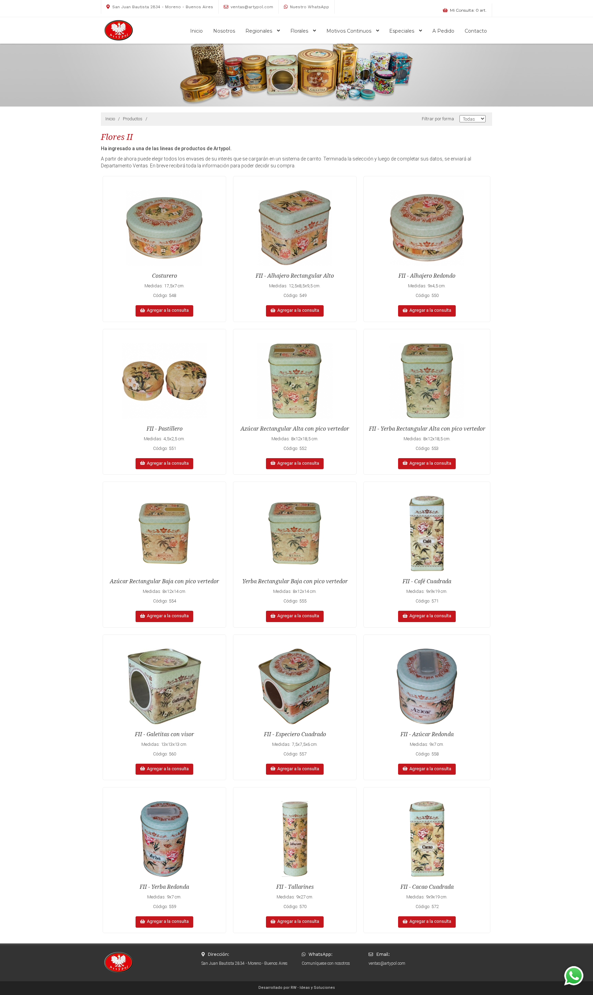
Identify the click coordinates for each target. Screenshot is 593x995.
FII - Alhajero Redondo (426, 276)
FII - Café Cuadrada (427, 581)
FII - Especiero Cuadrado (295, 734)
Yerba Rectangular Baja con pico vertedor (295, 581)
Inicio (196, 31)
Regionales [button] (259, 31)
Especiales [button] (402, 31)
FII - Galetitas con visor (164, 734)
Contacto (476, 31)
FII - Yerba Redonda (164, 887)
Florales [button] (300, 31)
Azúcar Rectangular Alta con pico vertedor (295, 428)
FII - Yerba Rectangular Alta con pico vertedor (427, 428)
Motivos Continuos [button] (349, 31)
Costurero (164, 276)
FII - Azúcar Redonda (427, 734)
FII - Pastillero (165, 428)
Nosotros (224, 31)
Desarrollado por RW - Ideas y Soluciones (296, 987)
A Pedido (443, 31)
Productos (132, 118)
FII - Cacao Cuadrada (427, 887)
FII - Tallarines (295, 887)
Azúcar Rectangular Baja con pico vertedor (164, 581)
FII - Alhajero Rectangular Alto (295, 276)
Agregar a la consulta (167, 310)
